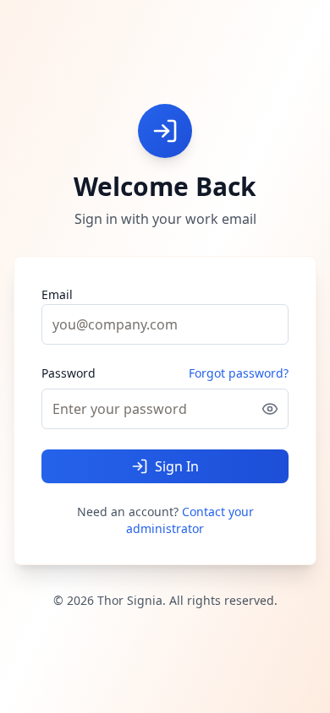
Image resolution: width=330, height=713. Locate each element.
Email (57, 294)
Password (68, 373)
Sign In (177, 466)
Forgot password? (239, 373)
